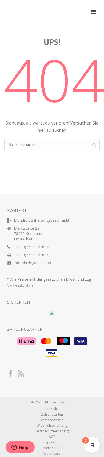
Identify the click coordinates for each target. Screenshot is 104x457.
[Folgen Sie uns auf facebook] (10, 373)
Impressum (52, 442)
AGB (52, 437)
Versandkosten (20, 285)
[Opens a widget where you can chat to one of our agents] (20, 447)
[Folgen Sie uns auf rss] (21, 373)
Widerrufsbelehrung (52, 426)
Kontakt (52, 409)
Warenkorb (52, 453)
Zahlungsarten (52, 414)
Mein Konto (52, 448)
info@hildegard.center (32, 262)
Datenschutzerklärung (52, 431)
